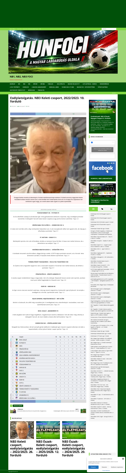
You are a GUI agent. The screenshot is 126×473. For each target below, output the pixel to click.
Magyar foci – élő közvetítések (86, 87)
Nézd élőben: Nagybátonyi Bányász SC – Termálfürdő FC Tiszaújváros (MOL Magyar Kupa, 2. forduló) (101, 380)
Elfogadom (93, 467)
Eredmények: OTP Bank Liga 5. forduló (100, 336)
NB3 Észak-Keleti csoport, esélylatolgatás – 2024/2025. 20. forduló (73, 448)
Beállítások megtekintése (117, 467)
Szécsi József (22, 106)
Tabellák (50, 84)
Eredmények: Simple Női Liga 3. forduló (100, 331)
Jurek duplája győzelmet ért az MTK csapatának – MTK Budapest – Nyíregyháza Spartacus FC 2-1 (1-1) (102, 280)
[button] (123, 459)
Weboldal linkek (54, 87)
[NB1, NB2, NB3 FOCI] (63, 72)
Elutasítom (104, 467)
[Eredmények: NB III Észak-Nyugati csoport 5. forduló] (102, 107)
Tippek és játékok (103, 87)
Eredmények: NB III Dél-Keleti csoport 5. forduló (102, 222)
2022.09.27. (14, 106)
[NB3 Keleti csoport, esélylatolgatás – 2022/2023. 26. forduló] (22, 430)
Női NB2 (42, 84)
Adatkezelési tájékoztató (17, 90)
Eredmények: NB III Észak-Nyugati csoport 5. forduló (101, 117)
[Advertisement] (52, 15)
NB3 (29, 84)
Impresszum (31, 90)
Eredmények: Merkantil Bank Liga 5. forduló (101, 333)
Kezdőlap (12, 84)
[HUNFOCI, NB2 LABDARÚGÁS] (102, 168)
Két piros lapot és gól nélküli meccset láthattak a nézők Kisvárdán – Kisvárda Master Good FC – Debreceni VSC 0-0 (102, 275)
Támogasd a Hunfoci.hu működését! (100, 201)
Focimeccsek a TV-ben (68, 87)
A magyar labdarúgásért (39, 87)
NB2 (24, 84)
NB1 (19, 84)
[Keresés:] (109, 29)
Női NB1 (35, 84)
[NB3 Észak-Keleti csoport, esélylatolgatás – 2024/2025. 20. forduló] (74, 430)
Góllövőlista (61, 84)
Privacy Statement (106, 470)
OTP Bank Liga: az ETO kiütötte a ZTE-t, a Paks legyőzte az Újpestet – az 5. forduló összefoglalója (102, 327)
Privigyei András (18, 405)
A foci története (15, 87)
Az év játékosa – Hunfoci (90, 84)
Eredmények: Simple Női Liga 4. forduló (100, 228)
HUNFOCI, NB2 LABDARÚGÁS (101, 178)
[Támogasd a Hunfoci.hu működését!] (102, 190)
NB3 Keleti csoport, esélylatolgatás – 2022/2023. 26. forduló (21, 448)
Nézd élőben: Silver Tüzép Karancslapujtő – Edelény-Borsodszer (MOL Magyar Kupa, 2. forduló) (101, 390)
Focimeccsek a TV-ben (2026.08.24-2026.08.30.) (102, 317)
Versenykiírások (104, 84)
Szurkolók (26, 87)
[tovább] (93, 130)
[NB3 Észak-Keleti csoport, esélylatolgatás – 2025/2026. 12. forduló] (48, 430)
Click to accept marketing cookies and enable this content (102, 149)
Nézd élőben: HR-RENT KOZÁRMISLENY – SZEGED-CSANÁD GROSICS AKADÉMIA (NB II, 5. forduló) (102, 412)
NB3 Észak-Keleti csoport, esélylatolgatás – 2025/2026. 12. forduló (47, 448)
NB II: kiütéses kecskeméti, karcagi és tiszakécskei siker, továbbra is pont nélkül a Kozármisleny (101, 321)
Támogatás (41, 90)
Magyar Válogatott (74, 84)
